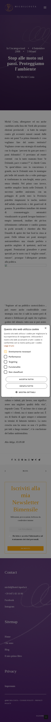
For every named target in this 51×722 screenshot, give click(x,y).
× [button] (45, 328)
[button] (26, 392)
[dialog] (25, 361)
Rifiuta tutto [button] (26, 386)
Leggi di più (9, 345)
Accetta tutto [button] (26, 379)
